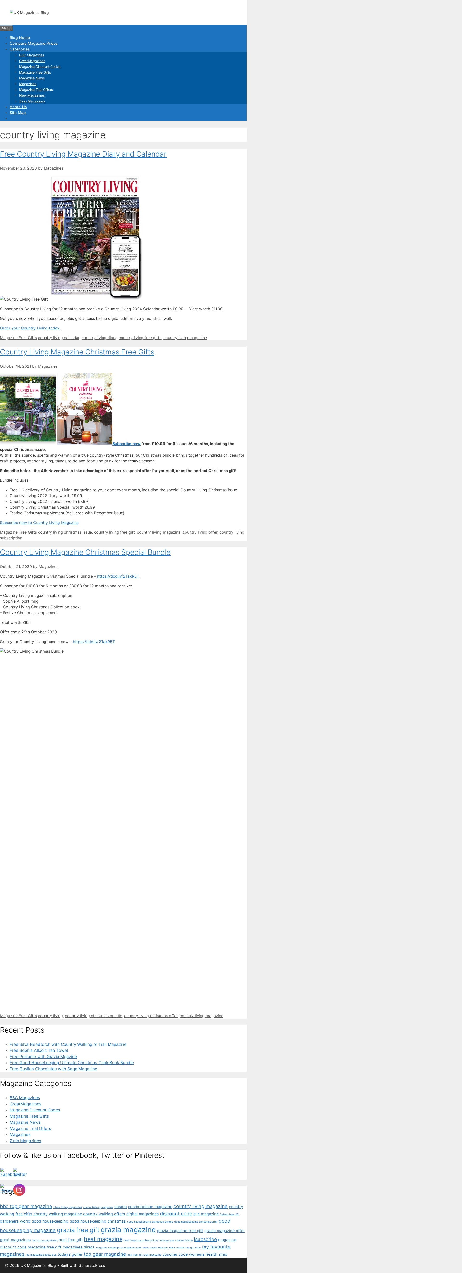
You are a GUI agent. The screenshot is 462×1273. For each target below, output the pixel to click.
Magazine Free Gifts (35, 72)
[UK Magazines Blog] (29, 12)
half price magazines (45, 1240)
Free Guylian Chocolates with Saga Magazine (53, 1068)
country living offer (200, 532)
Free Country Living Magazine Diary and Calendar (83, 154)
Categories (20, 49)
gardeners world (15, 1221)
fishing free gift (229, 1214)
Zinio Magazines (32, 101)
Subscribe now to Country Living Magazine (39, 522)
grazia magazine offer (224, 1230)
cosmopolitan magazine (150, 1206)
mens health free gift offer (185, 1247)
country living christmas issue (65, 532)
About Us (18, 106)
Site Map (18, 112)
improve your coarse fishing (176, 1240)
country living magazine (185, 337)
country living (50, 1015)
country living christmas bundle (93, 1015)
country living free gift (114, 532)
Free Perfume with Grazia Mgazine (43, 1056)
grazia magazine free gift (180, 1230)
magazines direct (78, 1247)
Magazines (27, 84)
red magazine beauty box (41, 1254)
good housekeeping (50, 1221)
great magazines (15, 1239)
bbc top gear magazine (26, 1206)
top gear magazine (105, 1254)
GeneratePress (91, 1265)
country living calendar (58, 337)
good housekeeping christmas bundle (150, 1221)
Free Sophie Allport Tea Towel (39, 1050)
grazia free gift (78, 1230)
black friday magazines (67, 1207)
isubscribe (205, 1239)
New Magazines (32, 95)
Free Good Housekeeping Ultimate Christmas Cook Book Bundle (72, 1062)
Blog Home (20, 37)
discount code (176, 1213)
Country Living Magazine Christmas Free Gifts (77, 351)
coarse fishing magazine (98, 1207)
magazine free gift (44, 1247)
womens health (203, 1254)
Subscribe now (126, 443)
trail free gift (135, 1254)
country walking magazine (57, 1213)
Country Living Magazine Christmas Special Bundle (85, 552)
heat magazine (103, 1239)
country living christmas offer (151, 1015)
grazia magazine (128, 1229)
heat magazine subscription (141, 1240)
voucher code (175, 1254)
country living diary (99, 337)
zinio (222, 1254)
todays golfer (70, 1254)
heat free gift (71, 1239)
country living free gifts (140, 337)
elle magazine (206, 1213)
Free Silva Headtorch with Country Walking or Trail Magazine (68, 1044)
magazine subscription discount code (118, 1247)
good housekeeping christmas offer (196, 1221)
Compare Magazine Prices (34, 43)
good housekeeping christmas (98, 1221)
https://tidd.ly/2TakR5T (118, 576)
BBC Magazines (31, 55)
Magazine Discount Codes (39, 66)
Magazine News (32, 78)
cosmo (120, 1206)
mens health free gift (155, 1247)
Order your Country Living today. (30, 328)
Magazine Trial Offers (36, 90)
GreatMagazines (32, 61)
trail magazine (152, 1254)
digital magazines (142, 1213)
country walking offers (104, 1213)
